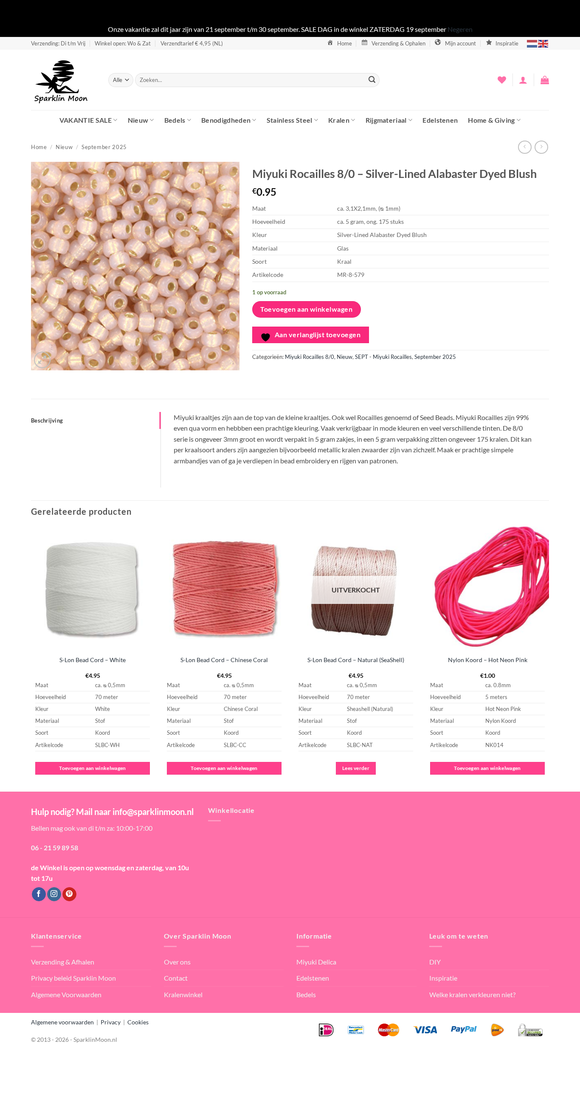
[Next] (548, 658)
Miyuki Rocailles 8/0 (309, 356)
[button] (523, 80)
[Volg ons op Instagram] (54, 894)
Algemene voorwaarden (62, 1022)
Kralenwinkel (183, 994)
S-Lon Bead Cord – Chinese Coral (224, 659)
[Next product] (524, 147)
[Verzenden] (372, 80)
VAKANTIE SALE (85, 120)
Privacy (111, 1022)
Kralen (338, 120)
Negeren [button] (460, 29)
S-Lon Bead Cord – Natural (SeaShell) (355, 659)
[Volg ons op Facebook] (39, 894)
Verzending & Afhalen (62, 962)
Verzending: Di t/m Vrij (58, 43)
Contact (176, 978)
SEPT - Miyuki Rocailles (383, 356)
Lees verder (355, 768)
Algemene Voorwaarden (66, 994)
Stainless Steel (290, 120)
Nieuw (138, 120)
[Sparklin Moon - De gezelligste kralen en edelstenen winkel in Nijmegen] (63, 80)
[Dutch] (532, 43)
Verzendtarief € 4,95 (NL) (191, 43)
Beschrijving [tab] (47, 420)
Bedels (175, 120)
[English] (543, 43)
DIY (435, 962)
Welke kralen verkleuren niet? (472, 994)
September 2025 (104, 147)
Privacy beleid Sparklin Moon (73, 978)
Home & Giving (491, 120)
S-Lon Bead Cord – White (92, 659)
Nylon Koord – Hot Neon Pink (487, 659)
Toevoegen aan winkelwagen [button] (92, 768)
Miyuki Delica (316, 962)
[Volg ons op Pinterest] (69, 894)
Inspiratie (443, 978)
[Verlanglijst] (502, 80)
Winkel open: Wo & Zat (123, 43)
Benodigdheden (226, 120)
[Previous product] (541, 147)
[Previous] (31, 658)
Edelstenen (440, 120)
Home (39, 147)
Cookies (138, 1022)
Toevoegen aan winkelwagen (306, 309)
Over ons (177, 962)
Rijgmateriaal (386, 120)
